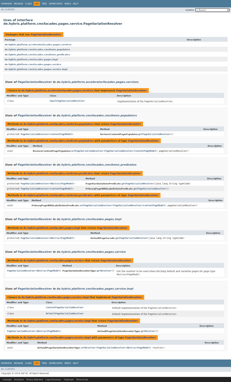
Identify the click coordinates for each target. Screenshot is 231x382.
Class (28, 4)
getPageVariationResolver (154, 134)
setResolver (88, 347)
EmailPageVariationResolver (67, 100)
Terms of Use (82, 379)
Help (75, 4)
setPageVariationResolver (87, 151)
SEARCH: (190, 10)
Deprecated (55, 4)
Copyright (7, 379)
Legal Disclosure (53, 379)
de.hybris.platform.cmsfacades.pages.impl (31, 59)
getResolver (104, 270)
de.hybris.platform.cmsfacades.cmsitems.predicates (37, 54)
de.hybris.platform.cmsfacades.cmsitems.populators (37, 49)
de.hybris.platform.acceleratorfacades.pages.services (38, 44)
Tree (44, 4)
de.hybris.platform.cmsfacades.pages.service (33, 64)
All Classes (8, 9)
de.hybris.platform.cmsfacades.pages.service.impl (36, 69)
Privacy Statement (34, 379)
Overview (6, 4)
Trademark (69, 379)
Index (67, 4)
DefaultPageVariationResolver (65, 313)
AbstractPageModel (61, 183)
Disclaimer (19, 379)
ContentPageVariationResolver (65, 307)
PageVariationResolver (46, 34)
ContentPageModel (61, 134)
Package (18, 4)
